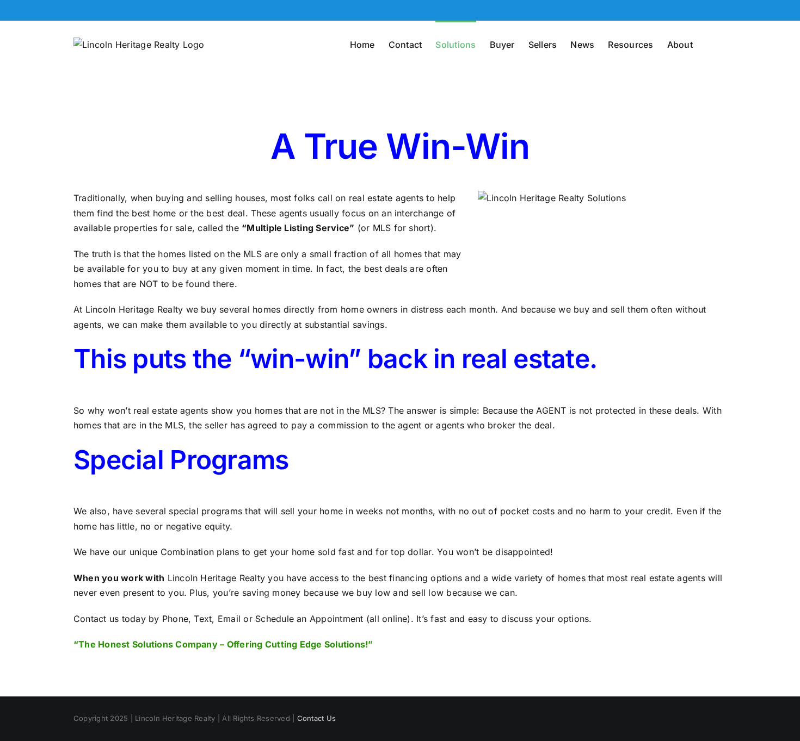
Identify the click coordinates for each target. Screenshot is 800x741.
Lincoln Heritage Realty (134, 309)
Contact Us (316, 718)
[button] (709, 43)
